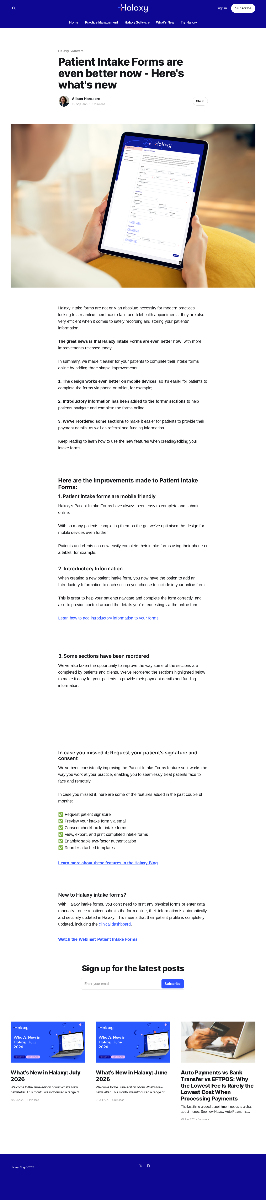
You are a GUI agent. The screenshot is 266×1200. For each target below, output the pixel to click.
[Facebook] (148, 1166)
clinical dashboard (115, 924)
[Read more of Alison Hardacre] (64, 101)
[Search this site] (14, 8)
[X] (141, 1166)
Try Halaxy (189, 22)
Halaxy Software (137, 22)
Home (73, 22)
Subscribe (243, 8)
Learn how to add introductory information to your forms (108, 618)
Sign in (222, 8)
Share (200, 101)
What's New (165, 22)
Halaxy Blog (18, 1167)
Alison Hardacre (86, 99)
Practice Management (101, 22)
